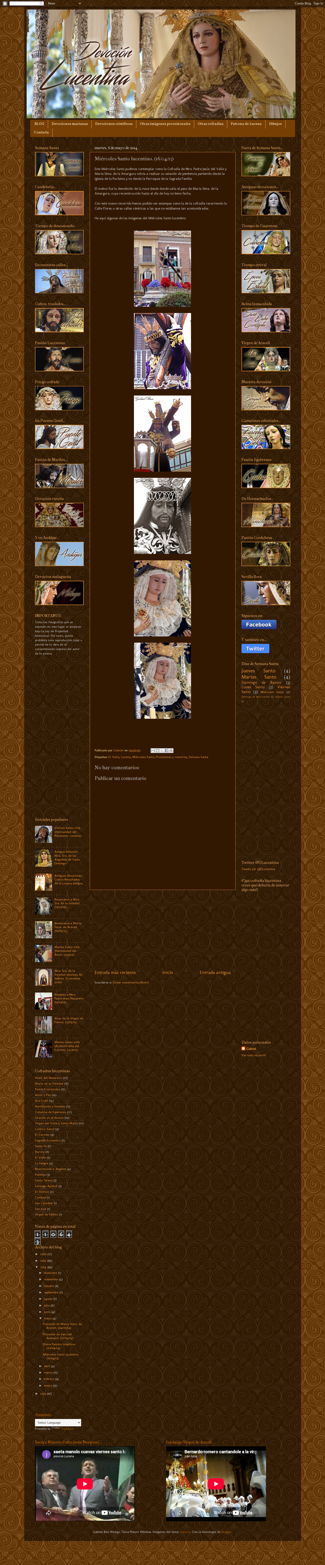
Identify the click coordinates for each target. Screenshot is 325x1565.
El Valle (113, 757)
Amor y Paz (43, 1095)
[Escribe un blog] (157, 750)
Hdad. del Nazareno (48, 1078)
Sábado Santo (282, 696)
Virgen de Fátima (46, 1214)
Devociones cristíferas (114, 124)
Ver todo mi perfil (253, 1055)
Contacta (41, 132)
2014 (43, 1267)
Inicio (167, 972)
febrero (49, 1379)
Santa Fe (41, 1146)
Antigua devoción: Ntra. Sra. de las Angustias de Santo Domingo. (67, 857)
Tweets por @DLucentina (258, 869)
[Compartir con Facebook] (166, 750)
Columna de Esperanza (50, 1112)
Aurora (39, 1152)
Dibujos (275, 124)
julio (47, 1305)
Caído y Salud (44, 1129)
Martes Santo (258, 677)
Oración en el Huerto (49, 1118)
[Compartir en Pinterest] (171, 750)
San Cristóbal (44, 1203)
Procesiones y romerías (171, 757)
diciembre (51, 1273)
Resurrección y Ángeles (50, 1169)
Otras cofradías (210, 124)
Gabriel (251, 1049)
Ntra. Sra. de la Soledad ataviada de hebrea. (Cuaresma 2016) (68, 976)
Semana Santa (198, 757)
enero (48, 1385)
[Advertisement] (162, 929)
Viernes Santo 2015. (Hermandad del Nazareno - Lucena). (68, 831)
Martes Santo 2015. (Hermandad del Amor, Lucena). (67, 950)
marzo (49, 1372)
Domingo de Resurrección (255, 696)
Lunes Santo (253, 687)
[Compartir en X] (162, 750)
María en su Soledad (49, 1083)
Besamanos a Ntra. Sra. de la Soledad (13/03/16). (67, 903)
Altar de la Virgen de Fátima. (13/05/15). (68, 1020)
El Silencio (42, 1191)
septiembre (51, 1292)
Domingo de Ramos (261, 682)
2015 (43, 1260)
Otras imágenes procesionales (165, 124)
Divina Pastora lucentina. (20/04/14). (59, 1346)
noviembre (51, 1279)
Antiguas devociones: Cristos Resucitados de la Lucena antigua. (68, 879)
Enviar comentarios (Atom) (131, 982)
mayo (48, 1318)
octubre (49, 1286)
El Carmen (42, 1134)
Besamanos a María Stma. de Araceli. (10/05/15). (67, 927)
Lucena (126, 757)
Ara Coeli (41, 1100)
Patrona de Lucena (246, 124)
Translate (67, 1428)
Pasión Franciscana (47, 1089)
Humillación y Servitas (50, 1106)
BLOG (39, 124)
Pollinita (40, 1174)
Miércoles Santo (143, 757)
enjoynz (185, 1532)
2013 (43, 1393)
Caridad (40, 1197)
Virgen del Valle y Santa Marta (56, 1123)
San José (40, 1209)
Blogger (226, 1532)
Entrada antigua (215, 972)
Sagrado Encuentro (47, 1140)
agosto (49, 1299)
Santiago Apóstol (46, 1186)
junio (47, 1312)
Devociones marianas (70, 124)
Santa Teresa (43, 1180)
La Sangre (41, 1163)
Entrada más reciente (115, 972)
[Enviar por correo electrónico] (153, 750)
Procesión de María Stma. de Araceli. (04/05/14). (62, 1326)
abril (47, 1366)
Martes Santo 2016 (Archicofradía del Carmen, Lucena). (67, 1045)
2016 (43, 1254)
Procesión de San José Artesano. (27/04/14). (58, 1336)
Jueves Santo (258, 671)
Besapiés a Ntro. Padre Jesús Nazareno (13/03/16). (69, 998)
